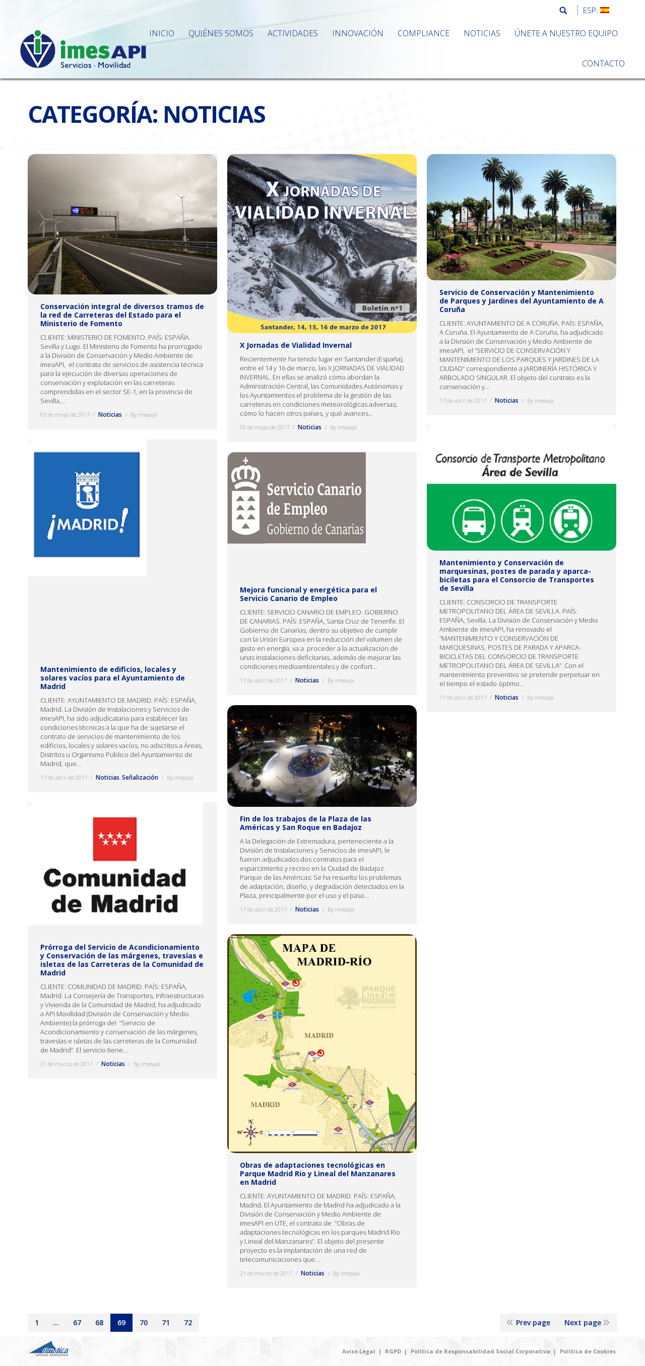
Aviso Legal (358, 1351)
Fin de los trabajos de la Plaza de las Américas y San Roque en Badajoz (305, 822)
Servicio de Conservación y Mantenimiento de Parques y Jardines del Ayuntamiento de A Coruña (521, 301)
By (144, 414)
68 (99, 1322)
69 (121, 1322)
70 (144, 1322)
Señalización (140, 777)
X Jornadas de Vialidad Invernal (296, 345)
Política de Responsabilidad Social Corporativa (480, 1351)
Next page (582, 1322)
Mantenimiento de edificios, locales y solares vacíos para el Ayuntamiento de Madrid (112, 678)
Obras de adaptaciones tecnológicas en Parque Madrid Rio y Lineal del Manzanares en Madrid (318, 1173)
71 (166, 1322)
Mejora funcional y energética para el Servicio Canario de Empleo (308, 593)
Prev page (533, 1322)
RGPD (393, 1351)
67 (77, 1322)
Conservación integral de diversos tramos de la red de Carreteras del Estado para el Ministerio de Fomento (122, 315)
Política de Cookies (588, 1351)
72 (188, 1322)
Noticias (110, 414)
